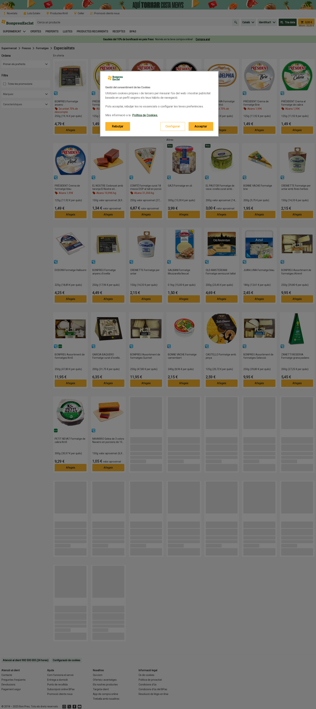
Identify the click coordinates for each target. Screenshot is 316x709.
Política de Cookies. (145, 115)
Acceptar (201, 126)
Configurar (172, 126)
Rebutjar (117, 126)
